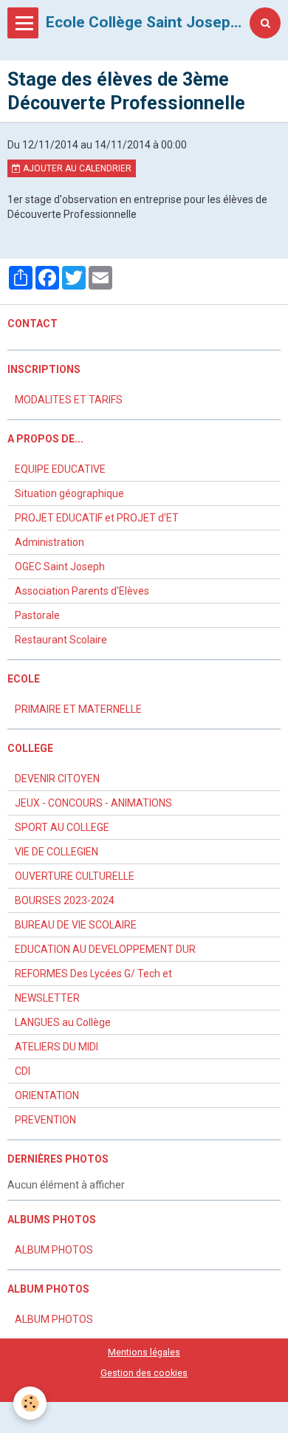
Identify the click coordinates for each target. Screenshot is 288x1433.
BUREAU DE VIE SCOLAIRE (76, 925)
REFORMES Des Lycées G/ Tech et (93, 973)
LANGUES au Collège (63, 1022)
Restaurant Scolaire (61, 640)
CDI (22, 1071)
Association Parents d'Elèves (82, 591)
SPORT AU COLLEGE (62, 827)
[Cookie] (30, 1403)
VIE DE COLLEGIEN (56, 852)
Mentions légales (144, 1352)
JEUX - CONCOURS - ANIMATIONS (93, 803)
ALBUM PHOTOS (54, 1250)
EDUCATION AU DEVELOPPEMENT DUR (105, 949)
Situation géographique (69, 493)
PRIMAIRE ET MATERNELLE (78, 709)
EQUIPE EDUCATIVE (60, 469)
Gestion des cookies (144, 1372)
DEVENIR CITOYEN (57, 778)
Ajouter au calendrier (76, 168)
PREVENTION (45, 1120)
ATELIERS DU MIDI (56, 1047)
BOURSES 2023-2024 (64, 900)
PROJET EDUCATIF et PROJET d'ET (97, 518)
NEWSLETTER (47, 998)
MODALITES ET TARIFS (69, 400)
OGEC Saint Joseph (60, 566)
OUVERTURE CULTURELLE (74, 876)
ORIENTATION (47, 1095)
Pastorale (37, 615)
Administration (49, 542)
